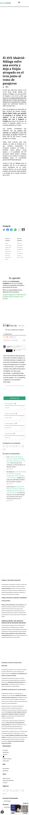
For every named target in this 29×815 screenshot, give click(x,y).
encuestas (23, 695)
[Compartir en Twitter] (4, 229)
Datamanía (5, 770)
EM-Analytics (6, 768)
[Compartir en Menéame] (19, 229)
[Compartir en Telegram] (11, 229)
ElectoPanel (6, 752)
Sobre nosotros (6, 778)
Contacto (5, 782)
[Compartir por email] (23, 229)
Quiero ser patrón (7, 758)
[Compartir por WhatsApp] (15, 229)
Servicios (5, 754)
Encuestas (5, 750)
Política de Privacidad (8, 780)
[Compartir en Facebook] (7, 229)
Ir (22, 407)
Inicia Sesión (6, 761)
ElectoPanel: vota (14, 398)
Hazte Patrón (21, 294)
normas (13, 281)
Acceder (22, 325)
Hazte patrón (7, 807)
